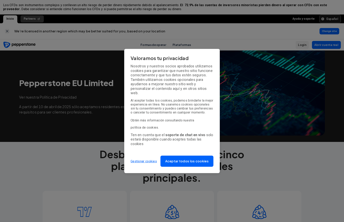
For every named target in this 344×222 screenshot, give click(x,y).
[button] (187, 161)
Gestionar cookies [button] (144, 161)
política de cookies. (145, 127)
